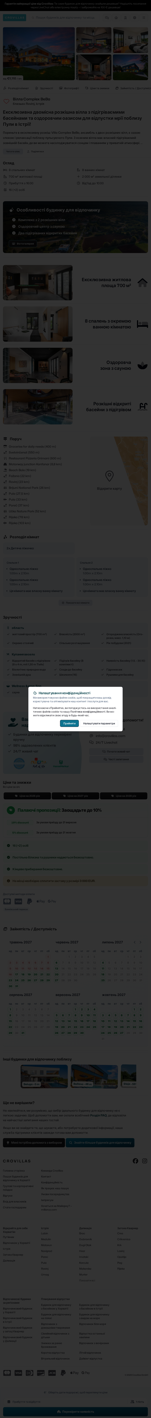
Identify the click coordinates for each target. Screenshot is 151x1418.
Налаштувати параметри (99, 723)
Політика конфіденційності (87, 711)
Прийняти (69, 723)
